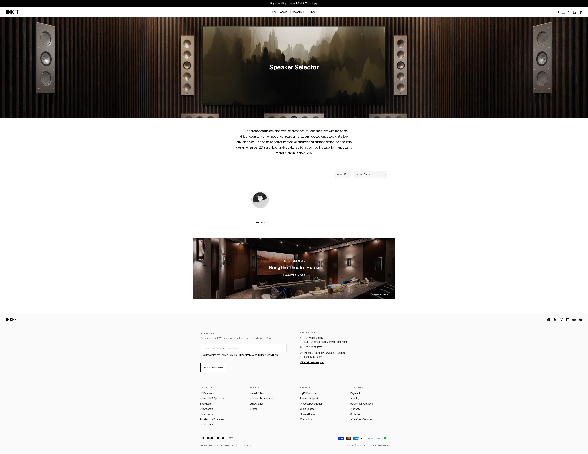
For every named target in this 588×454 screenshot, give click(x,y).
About (283, 12)
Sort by (358, 174)
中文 (231, 438)
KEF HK (366, 446)
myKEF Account (308, 393)
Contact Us (306, 419)
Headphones (207, 414)
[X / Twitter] (555, 319)
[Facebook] (548, 319)
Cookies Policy (228, 446)
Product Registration (311, 404)
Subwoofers (206, 409)
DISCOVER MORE (294, 275)
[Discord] (580, 319)
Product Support (309, 398)
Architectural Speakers (212, 419)
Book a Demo (307, 414)
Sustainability (357, 414)
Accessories (206, 424)
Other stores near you (312, 362)
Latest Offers (257, 393)
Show (339, 174)
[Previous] (281, 220)
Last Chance (257, 404)
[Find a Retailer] (569, 12)
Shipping (354, 398)
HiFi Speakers (207, 393)
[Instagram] (561, 319)
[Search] (557, 12)
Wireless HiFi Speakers (212, 398)
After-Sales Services (361, 419)
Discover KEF (297, 12)
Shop (274, 12)
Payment (355, 393)
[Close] (320, 12)
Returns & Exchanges (361, 404)
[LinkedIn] (567, 319)
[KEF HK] (13, 12)
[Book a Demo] (563, 12)
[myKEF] (580, 12)
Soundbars (205, 404)
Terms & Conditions (209, 446)
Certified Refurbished (261, 398)
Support (313, 12)
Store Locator (307, 409)
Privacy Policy (244, 446)
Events (253, 409)
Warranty (355, 409)
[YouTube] (574, 319)
